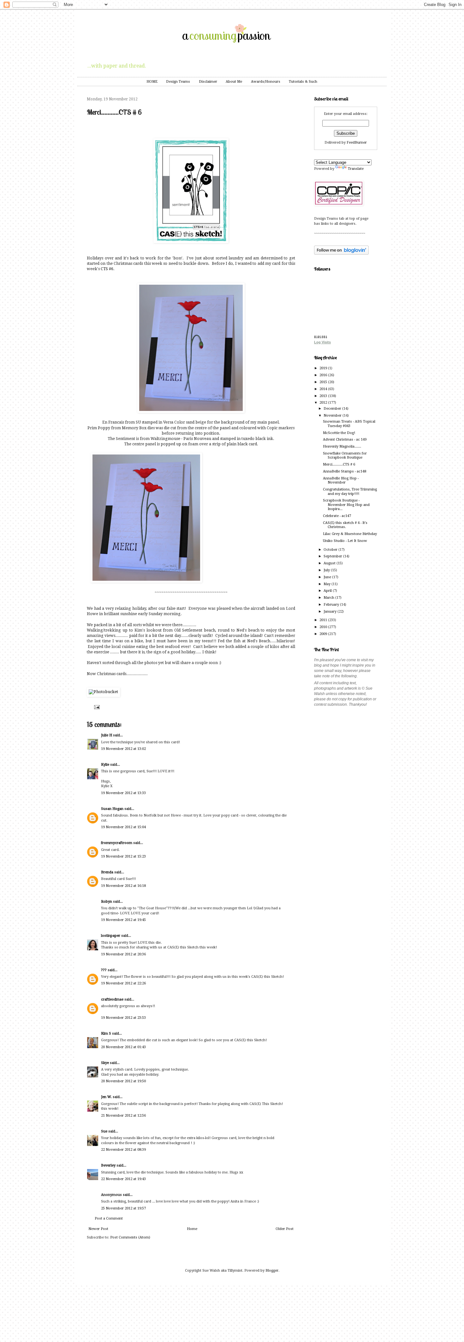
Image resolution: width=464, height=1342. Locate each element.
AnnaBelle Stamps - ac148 (344, 471)
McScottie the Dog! (339, 433)
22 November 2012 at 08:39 (123, 1150)
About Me (234, 82)
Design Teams (178, 82)
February (332, 605)
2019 (323, 368)
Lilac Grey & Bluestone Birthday (350, 534)
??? (104, 970)
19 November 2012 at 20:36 (123, 954)
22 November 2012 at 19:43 (123, 1179)
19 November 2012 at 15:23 (123, 856)
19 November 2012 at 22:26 (123, 983)
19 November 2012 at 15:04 (123, 827)
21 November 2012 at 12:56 (123, 1115)
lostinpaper (110, 936)
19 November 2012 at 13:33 (123, 793)
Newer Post (98, 1229)
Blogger (271, 1270)
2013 (323, 396)
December (333, 409)
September (333, 556)
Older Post (285, 1229)
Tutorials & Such (303, 82)
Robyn (106, 902)
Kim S (106, 1033)
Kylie (105, 765)
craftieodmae (112, 999)
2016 (323, 375)
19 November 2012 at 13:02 (123, 749)
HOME (152, 82)
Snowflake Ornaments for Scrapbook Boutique (345, 455)
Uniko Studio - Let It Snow (345, 541)
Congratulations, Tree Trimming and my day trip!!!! (350, 491)
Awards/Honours (265, 82)
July (327, 570)
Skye (105, 1063)
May (327, 584)
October (331, 550)
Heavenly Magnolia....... (342, 446)
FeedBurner (357, 142)
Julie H (106, 735)
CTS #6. (108, 269)
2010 (323, 627)
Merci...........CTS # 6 (339, 464)
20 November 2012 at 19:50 (123, 1081)
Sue (104, 1131)
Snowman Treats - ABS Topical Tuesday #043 (349, 423)
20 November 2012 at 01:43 (123, 1047)
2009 (323, 634)
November (333, 415)
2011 (323, 620)
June (328, 577)
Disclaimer (208, 82)
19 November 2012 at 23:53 (123, 1018)
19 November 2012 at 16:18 (123, 886)
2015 (323, 382)
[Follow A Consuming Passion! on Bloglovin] (341, 254)
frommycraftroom (116, 843)
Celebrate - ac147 (337, 516)
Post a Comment (109, 1218)
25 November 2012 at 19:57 (123, 1208)
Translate (356, 169)
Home (192, 1229)
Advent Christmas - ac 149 (344, 439)
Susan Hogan (112, 809)
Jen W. (106, 1097)
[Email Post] (96, 707)
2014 (323, 389)
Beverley (108, 1165)
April (328, 591)
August (330, 563)
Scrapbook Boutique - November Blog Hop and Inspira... (346, 504)
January (330, 611)
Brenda (107, 872)
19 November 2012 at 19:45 (123, 920)
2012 (323, 403)
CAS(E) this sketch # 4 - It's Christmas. (345, 525)
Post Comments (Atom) (130, 1237)
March (329, 598)
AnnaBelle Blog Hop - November (341, 480)
